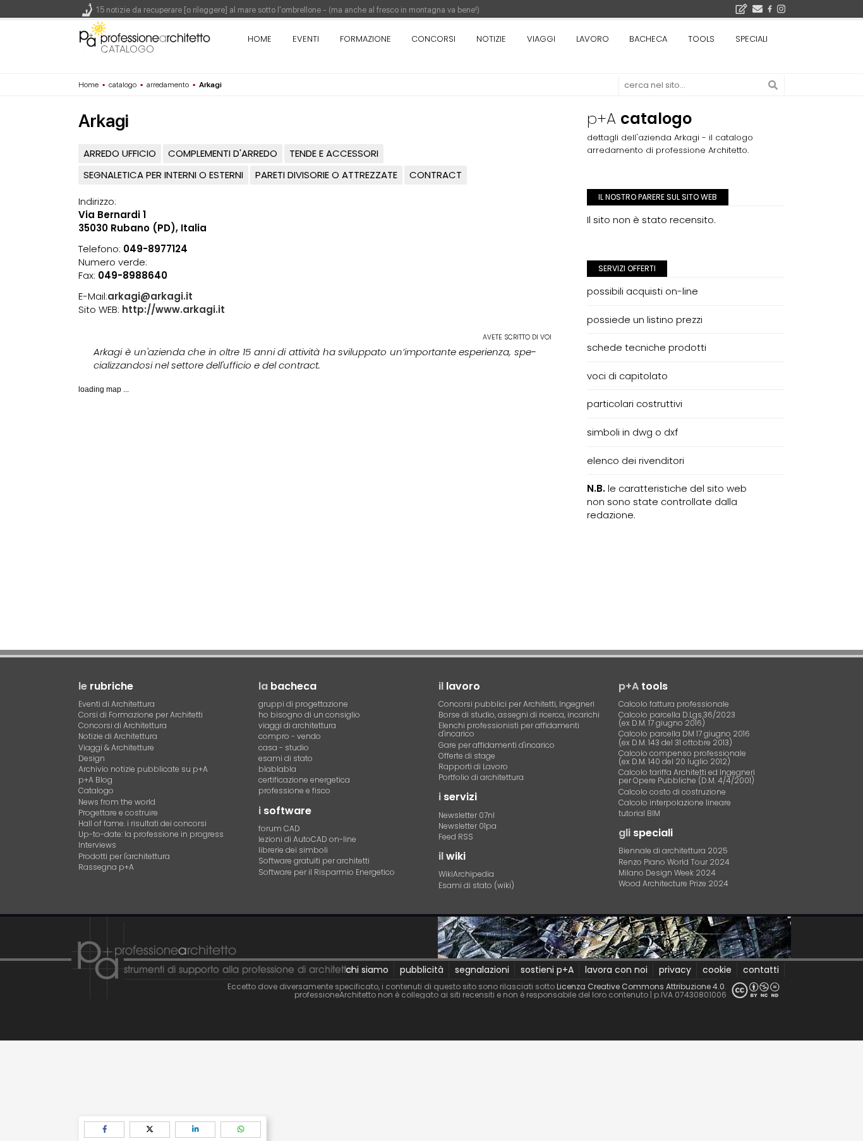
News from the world (116, 801)
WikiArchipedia (466, 874)
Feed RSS (455, 836)
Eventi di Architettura (116, 704)
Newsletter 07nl (466, 815)
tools (701, 39)
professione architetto (144, 37)
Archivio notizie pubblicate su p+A (143, 769)
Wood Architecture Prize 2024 (673, 883)
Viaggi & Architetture (116, 747)
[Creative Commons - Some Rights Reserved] (756, 990)
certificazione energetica (304, 779)
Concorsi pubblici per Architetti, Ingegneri (516, 704)
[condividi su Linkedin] (195, 1129)
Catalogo (96, 790)
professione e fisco (294, 790)
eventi (306, 39)
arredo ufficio (119, 153)
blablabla (277, 769)
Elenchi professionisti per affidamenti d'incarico (508, 729)
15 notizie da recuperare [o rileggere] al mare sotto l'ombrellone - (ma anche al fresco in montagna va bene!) (288, 10)
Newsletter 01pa (467, 826)
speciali (751, 39)
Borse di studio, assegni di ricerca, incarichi (519, 714)
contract (435, 174)
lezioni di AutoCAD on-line (307, 839)
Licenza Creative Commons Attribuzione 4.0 (641, 986)
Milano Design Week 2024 (667, 872)
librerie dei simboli (293, 850)
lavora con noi (616, 969)
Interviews (97, 844)
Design (91, 758)
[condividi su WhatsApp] (240, 1129)
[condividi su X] (150, 1129)
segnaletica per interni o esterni (163, 174)
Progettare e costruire (118, 812)
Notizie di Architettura (117, 736)
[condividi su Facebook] (104, 1129)
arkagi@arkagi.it (150, 296)
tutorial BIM (639, 813)
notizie (491, 39)
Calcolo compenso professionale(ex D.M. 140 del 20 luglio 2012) (682, 757)
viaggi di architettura (297, 725)
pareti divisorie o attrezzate (326, 174)
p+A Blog (95, 779)
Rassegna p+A (106, 867)
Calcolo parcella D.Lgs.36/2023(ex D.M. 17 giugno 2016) (677, 718)
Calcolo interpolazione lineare (675, 802)
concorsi (433, 39)
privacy (675, 969)
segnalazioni (482, 969)
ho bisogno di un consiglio (309, 714)
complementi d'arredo (222, 153)
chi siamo (367, 969)
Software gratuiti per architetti (314, 860)
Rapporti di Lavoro (473, 766)
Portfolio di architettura (481, 777)
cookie (717, 969)
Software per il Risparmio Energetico (326, 872)
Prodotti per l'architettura (124, 856)
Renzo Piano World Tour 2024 (674, 862)
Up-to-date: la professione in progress (151, 834)
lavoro (592, 39)
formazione (365, 39)
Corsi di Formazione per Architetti (140, 714)
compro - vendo (289, 736)
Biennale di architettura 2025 (673, 850)
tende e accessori (333, 153)
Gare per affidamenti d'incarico (496, 745)
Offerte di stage (466, 755)
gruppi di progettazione (303, 704)
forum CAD (279, 828)
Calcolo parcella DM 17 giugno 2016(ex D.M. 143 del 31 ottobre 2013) (684, 737)
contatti (761, 969)
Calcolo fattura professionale (674, 704)
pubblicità (422, 969)
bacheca (648, 39)
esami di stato (285, 758)
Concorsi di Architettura (122, 725)
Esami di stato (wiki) (476, 885)
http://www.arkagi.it (173, 309)
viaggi (541, 39)
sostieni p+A (547, 969)
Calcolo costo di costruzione (672, 791)
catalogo (127, 49)
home (260, 39)
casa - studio (283, 747)
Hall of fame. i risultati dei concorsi (142, 823)
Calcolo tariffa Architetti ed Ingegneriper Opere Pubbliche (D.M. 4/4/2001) (687, 776)
